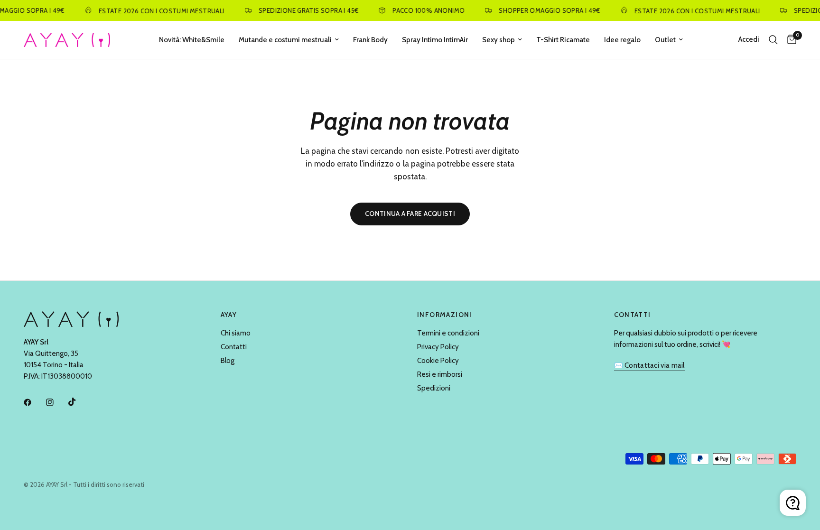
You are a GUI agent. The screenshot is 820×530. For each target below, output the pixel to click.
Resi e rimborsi (439, 374)
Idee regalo (622, 40)
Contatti (234, 347)
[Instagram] (56, 402)
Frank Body (370, 40)
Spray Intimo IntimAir (435, 40)
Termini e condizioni (448, 333)
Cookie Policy (438, 360)
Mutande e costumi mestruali (285, 40)
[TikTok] (78, 401)
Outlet (665, 40)
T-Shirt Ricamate (563, 40)
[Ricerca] (773, 40)
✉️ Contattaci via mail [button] (649, 366)
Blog (227, 360)
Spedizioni (433, 388)
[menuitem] (192, 39)
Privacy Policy (438, 347)
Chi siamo (236, 333)
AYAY (229, 314)
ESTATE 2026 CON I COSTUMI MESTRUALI (157, 10)
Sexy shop (498, 40)
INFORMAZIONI (444, 314)
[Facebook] (34, 402)
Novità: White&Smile (191, 40)
